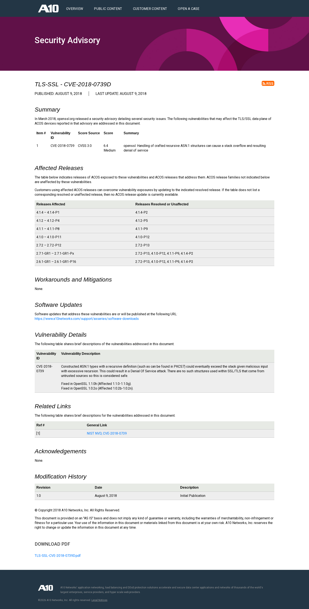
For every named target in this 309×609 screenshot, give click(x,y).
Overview (74, 9)
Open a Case (188, 9)
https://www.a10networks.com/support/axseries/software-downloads (87, 319)
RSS (269, 83)
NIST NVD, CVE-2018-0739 (107, 433)
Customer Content (150, 9)
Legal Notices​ (99, 600)
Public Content (108, 9)
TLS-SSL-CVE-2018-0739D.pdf (58, 556)
